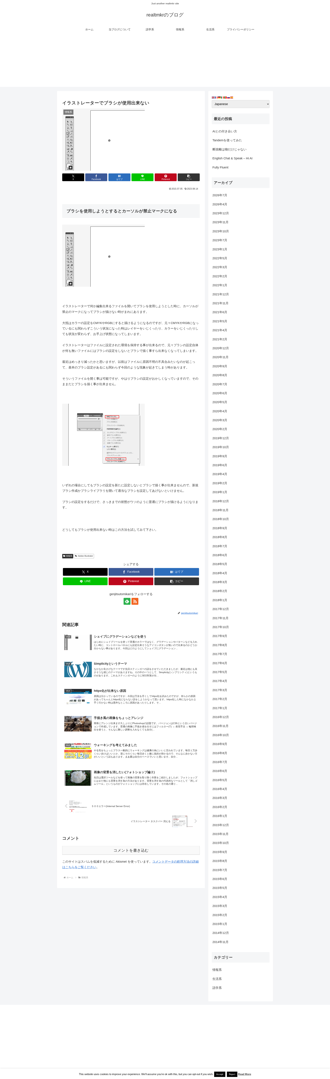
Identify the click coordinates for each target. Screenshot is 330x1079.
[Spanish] (231, 97)
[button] (189, 177)
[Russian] (228, 97)
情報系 (69, 556)
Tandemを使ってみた (227, 140)
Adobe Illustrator (85, 556)
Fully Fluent (220, 167)
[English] (213, 97)
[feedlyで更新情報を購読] (127, 601)
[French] (216, 97)
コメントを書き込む (131, 850)
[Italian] (222, 97)
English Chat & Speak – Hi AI (232, 158)
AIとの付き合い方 (224, 131)
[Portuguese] (225, 97)
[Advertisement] (165, 63)
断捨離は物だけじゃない (229, 149)
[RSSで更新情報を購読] (134, 601)
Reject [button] (232, 1074)
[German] (219, 97)
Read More (244, 1074)
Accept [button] (219, 1074)
